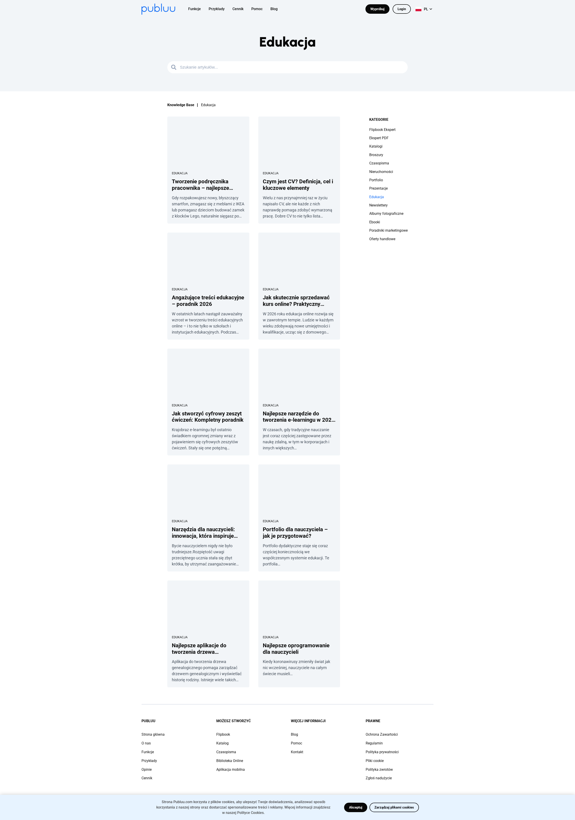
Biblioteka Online (229, 761)
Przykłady (149, 761)
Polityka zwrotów (379, 769)
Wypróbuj (377, 9)
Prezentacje (378, 188)
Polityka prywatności (382, 752)
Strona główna (153, 734)
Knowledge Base (180, 105)
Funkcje (148, 752)
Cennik (147, 778)
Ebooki (374, 222)
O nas (146, 743)
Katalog (222, 743)
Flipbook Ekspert (382, 130)
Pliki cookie (375, 761)
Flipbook (223, 734)
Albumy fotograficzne (386, 213)
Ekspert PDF (379, 138)
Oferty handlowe (382, 239)
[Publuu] (158, 9)
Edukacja (180, 173)
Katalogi (376, 146)
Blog (294, 734)
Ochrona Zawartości (382, 734)
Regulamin (374, 743)
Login (402, 9)
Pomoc (296, 743)
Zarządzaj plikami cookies (394, 807)
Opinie (147, 769)
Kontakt (297, 752)
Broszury (376, 155)
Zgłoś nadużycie (379, 778)
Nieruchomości (381, 172)
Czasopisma (379, 163)
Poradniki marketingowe (388, 230)
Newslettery (378, 205)
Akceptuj (355, 807)
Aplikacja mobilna (230, 769)
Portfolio (376, 180)
